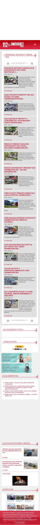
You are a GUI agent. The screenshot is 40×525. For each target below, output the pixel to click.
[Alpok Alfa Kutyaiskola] (20, 481)
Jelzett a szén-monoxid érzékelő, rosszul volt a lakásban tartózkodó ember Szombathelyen (21, 391)
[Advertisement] (20, 20)
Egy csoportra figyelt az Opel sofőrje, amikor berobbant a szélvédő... (18, 294)
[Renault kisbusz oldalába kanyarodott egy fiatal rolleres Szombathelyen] (11, 156)
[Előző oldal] (8, 63)
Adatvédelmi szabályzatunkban (25, 519)
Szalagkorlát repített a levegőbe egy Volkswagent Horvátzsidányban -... (17, 121)
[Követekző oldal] (31, 63)
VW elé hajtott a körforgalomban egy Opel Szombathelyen (17, 270)
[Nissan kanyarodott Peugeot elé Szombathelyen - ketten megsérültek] (11, 180)
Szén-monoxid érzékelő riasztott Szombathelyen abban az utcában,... (20, 220)
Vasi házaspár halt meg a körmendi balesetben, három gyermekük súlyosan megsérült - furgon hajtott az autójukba (12, 464)
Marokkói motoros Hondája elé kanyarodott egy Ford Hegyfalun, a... (19, 70)
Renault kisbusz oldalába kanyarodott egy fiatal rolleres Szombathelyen (16, 146)
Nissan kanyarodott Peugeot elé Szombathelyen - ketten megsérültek (19, 170)
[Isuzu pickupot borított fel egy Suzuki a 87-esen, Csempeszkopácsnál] (11, 107)
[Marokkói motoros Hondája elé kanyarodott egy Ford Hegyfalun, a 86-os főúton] (11, 81)
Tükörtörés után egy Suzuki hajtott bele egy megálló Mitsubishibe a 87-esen (12, 450)
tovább (7, 90)
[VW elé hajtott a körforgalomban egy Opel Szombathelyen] (11, 281)
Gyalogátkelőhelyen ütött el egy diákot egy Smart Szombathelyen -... (18, 247)
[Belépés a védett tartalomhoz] (20, 368)
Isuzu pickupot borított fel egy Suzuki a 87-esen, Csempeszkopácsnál (19, 97)
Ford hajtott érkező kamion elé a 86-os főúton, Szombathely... (19, 194)
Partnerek (6, 473)
